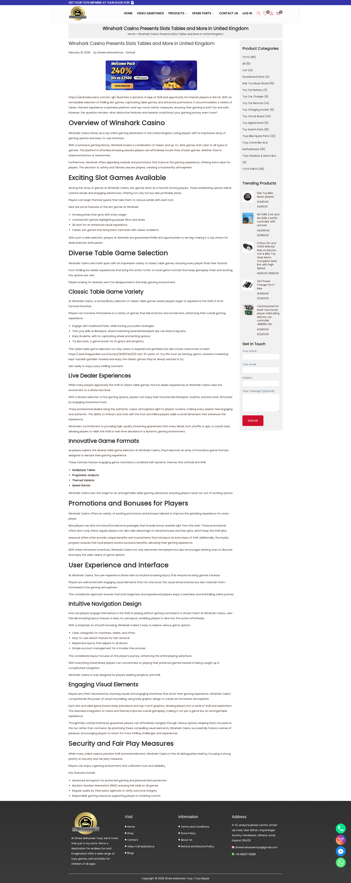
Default (130, 52)
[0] (265, 13)
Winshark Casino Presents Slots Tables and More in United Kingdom (142, 43)
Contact (132, 840)
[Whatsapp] (341, 862)
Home (131, 34)
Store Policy (188, 833)
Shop (130, 833)
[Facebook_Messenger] (341, 851)
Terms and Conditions (194, 827)
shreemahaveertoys (110, 52)
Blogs (130, 853)
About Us (186, 840)
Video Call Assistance (140, 846)
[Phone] (341, 828)
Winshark (215, 694)
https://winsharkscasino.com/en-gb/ (92, 97)
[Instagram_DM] (341, 840)
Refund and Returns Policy (197, 846)
